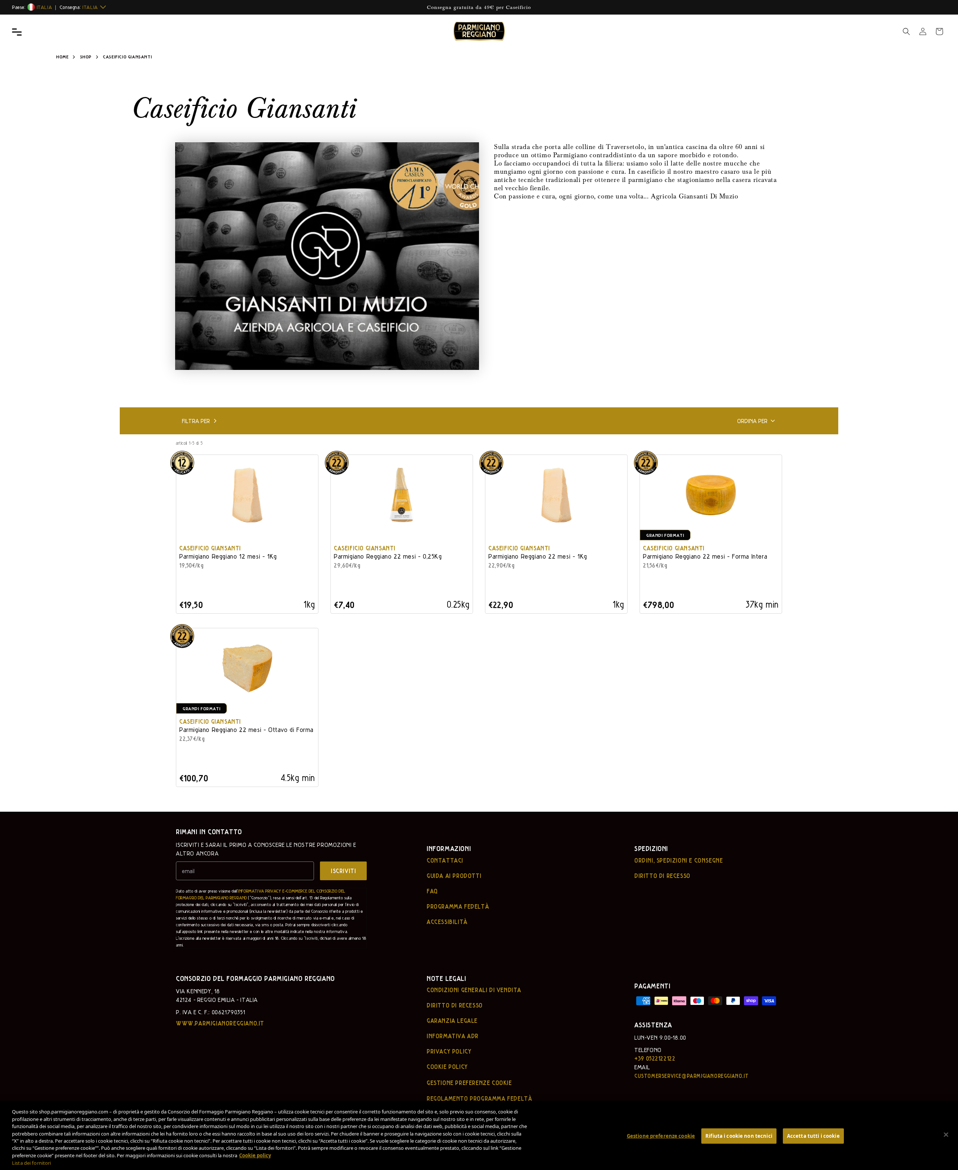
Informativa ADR (453, 1036)
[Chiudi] (946, 1134)
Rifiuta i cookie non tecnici (738, 1135)
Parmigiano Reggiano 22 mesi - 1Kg (537, 556)
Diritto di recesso (662, 876)
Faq (432, 891)
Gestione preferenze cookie (661, 1135)
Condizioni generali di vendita (474, 990)
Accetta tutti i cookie (813, 1135)
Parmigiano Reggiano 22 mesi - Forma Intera (705, 556)
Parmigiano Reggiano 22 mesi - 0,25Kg (388, 556)
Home (62, 56)
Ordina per (752, 420)
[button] (906, 31)
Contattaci (445, 860)
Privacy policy (449, 1051)
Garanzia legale (452, 1021)
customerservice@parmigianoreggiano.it (691, 1075)
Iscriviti (343, 870)
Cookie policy (447, 1067)
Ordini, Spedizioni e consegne (678, 860)
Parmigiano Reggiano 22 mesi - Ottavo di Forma (246, 729)
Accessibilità (447, 922)
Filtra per (196, 420)
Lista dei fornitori (31, 1163)
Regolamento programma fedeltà (479, 1098)
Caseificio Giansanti (210, 548)
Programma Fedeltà (458, 906)
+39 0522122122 (654, 1058)
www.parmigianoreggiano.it (220, 1023)
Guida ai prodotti (454, 876)
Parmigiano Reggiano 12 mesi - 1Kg (228, 556)
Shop (86, 56)
